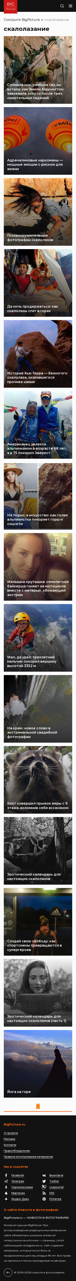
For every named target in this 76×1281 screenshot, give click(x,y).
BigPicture (31, 20)
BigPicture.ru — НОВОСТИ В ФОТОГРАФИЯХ (36, 1217)
